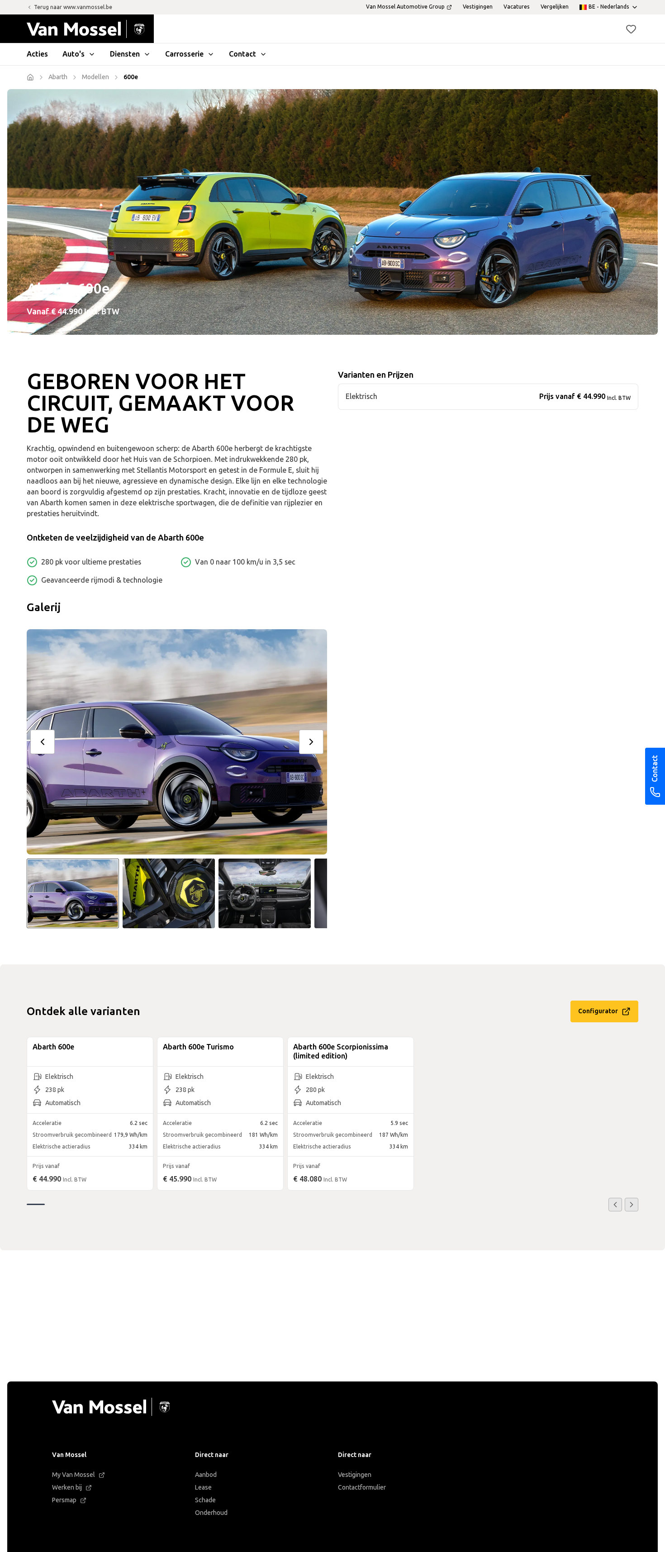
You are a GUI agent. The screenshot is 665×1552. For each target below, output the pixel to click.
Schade (205, 1500)
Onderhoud (211, 1513)
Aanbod (206, 1475)
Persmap (64, 1500)
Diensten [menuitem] (125, 54)
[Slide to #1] (73, 893)
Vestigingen (354, 1475)
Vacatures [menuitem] (517, 7)
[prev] (42, 742)
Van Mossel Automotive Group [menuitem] (405, 7)
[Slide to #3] (264, 893)
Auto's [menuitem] (73, 54)
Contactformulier (362, 1487)
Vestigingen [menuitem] (478, 7)
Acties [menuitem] (37, 54)
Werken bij (67, 1487)
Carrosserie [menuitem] (184, 54)
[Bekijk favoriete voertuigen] (631, 29)
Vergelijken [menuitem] (555, 7)
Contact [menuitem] (242, 54)
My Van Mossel (73, 1475)
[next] (311, 742)
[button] (631, 29)
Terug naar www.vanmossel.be (73, 7)
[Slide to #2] (169, 893)
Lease (203, 1487)
